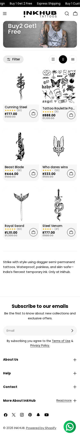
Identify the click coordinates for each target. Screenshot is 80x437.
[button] (40, 359)
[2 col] (63, 59)
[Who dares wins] (59, 146)
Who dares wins (55, 167)
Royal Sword (14, 226)
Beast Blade (14, 167)
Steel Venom (52, 226)
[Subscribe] (72, 330)
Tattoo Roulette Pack (58, 108)
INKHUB (19, 428)
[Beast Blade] (21, 146)
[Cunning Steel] (21, 86)
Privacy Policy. (40, 345)
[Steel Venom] (59, 205)
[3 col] (73, 59)
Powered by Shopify (41, 428)
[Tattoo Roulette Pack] (59, 87)
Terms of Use (61, 341)
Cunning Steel (16, 107)
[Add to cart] (33, 113)
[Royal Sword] (21, 205)
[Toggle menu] (5, 13)
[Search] (67, 13)
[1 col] (53, 59)
